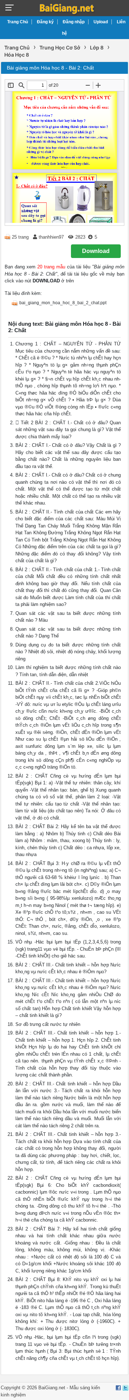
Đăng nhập (74, 21)
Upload (101, 21)
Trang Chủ (17, 21)
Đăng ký (45, 21)
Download (96, 251)
